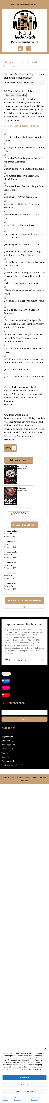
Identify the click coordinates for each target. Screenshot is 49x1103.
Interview (5, 749)
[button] (45, 1048)
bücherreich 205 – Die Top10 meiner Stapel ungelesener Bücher (24, 76)
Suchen (24, 719)
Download (10, 95)
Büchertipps (6, 745)
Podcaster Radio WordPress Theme (16, 778)
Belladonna (21, 488)
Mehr (11, 447)
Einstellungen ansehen (24, 1091)
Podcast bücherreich (25, 42)
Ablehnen (24, 1085)
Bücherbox (6, 741)
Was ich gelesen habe (10, 765)
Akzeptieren (24, 1078)
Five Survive (22, 466)
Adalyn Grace (23, 490)
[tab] (20, 48)
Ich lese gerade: (18, 460)
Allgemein (6, 737)
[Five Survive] (10, 474)
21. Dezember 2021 (15, 83)
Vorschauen (6, 761)
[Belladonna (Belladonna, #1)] (10, 496)
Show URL (21, 95)
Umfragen (5, 757)
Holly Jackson (23, 468)
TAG (3, 753)
